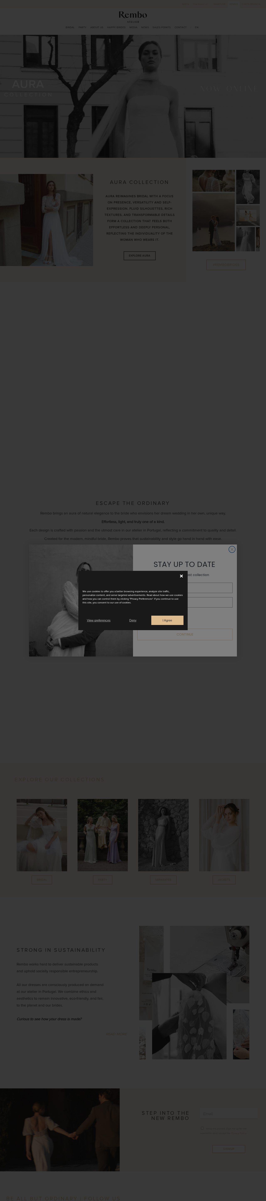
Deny (133, 620)
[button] (181, 576)
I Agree (167, 620)
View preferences (99, 620)
